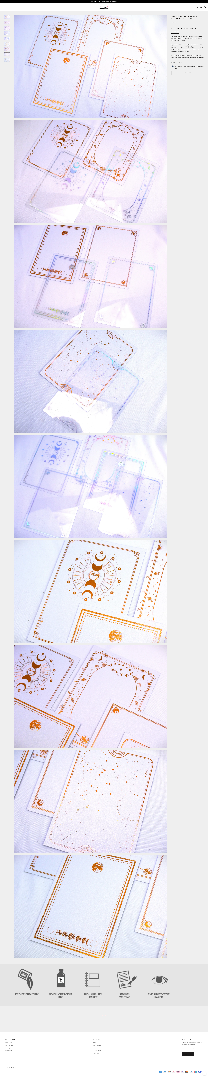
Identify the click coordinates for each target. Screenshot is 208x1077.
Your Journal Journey (98, 1048)
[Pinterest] (181, 62)
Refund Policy (8, 1050)
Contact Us (96, 1053)
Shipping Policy (9, 1048)
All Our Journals (97, 1045)
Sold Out (187, 73)
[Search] (201, 7)
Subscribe (188, 1054)
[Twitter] (179, 62)
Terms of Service (9, 1045)
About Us (95, 1042)
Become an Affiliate (98, 1050)
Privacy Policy (8, 1042)
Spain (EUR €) (10, 1067)
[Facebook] (177, 62)
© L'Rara (9, 1071)
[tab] (176, 28)
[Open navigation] (3, 7)
